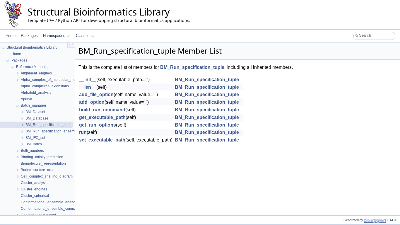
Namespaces (54, 35)
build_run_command (102, 109)
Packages (29, 35)
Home (11, 35)
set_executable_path (102, 139)
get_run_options (97, 124)
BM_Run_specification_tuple (192, 67)
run (83, 132)
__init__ (87, 79)
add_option (92, 102)
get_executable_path (102, 117)
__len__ (87, 87)
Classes (83, 35)
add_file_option (96, 94)
